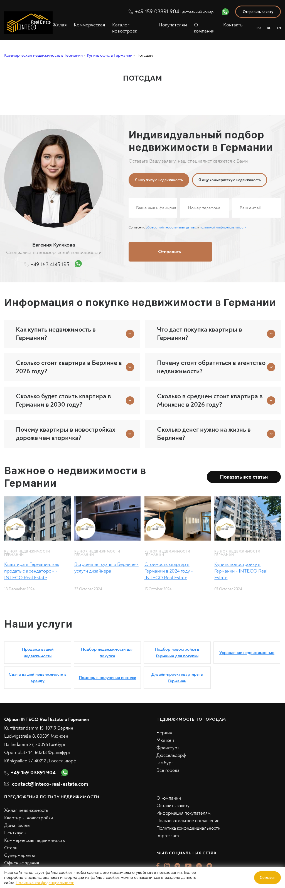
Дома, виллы (17, 825)
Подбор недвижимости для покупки (107, 652)
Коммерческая (89, 25)
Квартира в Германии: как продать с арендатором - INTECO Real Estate (31, 571)
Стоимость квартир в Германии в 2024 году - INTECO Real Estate (168, 571)
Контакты (233, 25)
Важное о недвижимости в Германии (75, 477)
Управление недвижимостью (246, 652)
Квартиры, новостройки (28, 818)
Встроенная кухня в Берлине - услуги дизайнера (106, 567)
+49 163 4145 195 (50, 264)
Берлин (164, 733)
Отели (11, 848)
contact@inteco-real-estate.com (50, 783)
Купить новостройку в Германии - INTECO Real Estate (240, 571)
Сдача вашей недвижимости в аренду (38, 677)
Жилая (60, 25)
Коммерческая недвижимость (34, 840)
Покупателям (173, 25)
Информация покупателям (183, 813)
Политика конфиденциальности (188, 828)
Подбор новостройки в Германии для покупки (177, 652)
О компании (204, 28)
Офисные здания (21, 863)
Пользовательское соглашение (188, 821)
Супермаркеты (19, 855)
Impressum (167, 836)
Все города (168, 770)
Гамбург (164, 763)
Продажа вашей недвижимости (37, 652)
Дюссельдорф (171, 755)
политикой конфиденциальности (223, 227)
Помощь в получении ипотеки (107, 677)
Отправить (169, 251)
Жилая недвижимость (26, 810)
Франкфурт (167, 748)
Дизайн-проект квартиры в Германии (177, 677)
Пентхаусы (15, 833)
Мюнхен (165, 740)
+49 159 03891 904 (174, 11)
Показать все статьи (244, 476)
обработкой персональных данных (171, 227)
